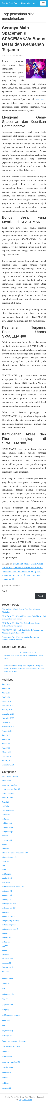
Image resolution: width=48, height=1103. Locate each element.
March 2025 (6, 752)
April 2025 (6, 748)
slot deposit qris (8, 978)
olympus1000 (7, 840)
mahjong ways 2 (8, 831)
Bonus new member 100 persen (14, 1041)
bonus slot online (21, 563)
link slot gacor (7, 1067)
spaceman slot (33, 575)
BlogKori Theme (25, 1099)
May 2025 (6, 743)
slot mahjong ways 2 (10, 929)
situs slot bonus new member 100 (15, 852)
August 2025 (7, 731)
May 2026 (6, 692)
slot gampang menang (10, 920)
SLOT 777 (6, 869)
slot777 (5, 946)
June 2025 (6, 739)
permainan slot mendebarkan (16, 571)
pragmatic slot (7, 1004)
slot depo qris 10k (9, 903)
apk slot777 (6, 780)
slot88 (4, 950)
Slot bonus (6, 882)
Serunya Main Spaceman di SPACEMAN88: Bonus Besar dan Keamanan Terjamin (23, 38)
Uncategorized (7, 967)
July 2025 (5, 735)
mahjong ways (7, 827)
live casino (6, 814)
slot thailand (6, 1072)
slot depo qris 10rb (9, 908)
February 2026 (7, 705)
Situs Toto (6, 861)
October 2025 (7, 722)
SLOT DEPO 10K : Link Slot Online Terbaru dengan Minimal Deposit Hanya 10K (22, 631)
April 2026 (6, 697)
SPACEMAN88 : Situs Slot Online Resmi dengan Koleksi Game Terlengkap (21, 624)
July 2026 (5, 684)
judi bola (5, 806)
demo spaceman (8, 793)
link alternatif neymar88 (11, 1046)
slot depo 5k (6, 899)
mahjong (5, 819)
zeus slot (5, 971)
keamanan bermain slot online (28, 567)
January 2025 (7, 760)
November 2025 (8, 718)
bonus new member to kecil (12, 653)
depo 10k (5, 983)
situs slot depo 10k (9, 857)
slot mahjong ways (9, 924)
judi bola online (8, 810)
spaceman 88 (19, 575)
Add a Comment (12, 585)
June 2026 (6, 688)
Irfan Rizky (7, 666)
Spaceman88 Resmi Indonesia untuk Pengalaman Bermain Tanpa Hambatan (20, 638)
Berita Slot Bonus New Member (18, 3)
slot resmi (6, 942)
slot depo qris (7, 1035)
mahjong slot (7, 823)
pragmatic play (7, 1030)
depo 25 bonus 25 (8, 797)
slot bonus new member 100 (12, 886)
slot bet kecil (7, 878)
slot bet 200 (6, 874)
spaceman (40, 99)
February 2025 (7, 756)
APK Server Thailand (10, 776)
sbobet (4, 844)
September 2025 (8, 726)
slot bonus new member (11, 1015)
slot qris (5, 933)
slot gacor (36, 571)
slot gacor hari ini (8, 916)
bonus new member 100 (11, 789)
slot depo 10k (7, 891)
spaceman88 (8, 578)
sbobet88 (5, 848)
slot (3, 865)
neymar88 (5, 835)
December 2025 (8, 714)
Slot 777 (5, 999)
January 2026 (7, 709)
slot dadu (5, 1051)
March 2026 (6, 701)
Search (4, 591)
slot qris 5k (6, 937)
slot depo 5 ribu (8, 994)
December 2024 (8, 764)
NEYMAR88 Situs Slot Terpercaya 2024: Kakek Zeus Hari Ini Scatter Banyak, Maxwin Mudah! (23, 655)
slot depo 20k (7, 895)
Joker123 (5, 802)
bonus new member (9, 785)
